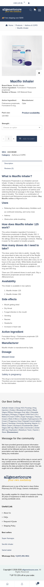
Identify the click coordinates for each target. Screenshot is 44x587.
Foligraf (21, 414)
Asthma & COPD (31, 25)
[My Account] (22, 584)
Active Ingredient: (9, 100)
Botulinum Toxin (25, 430)
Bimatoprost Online (24, 410)
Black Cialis (19, 428)
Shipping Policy (9, 526)
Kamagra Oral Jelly (21, 412)
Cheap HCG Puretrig (23, 408)
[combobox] (17, 3)
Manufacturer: (28, 100)
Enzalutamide (27, 425)
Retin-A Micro (14, 419)
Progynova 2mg (15, 421)
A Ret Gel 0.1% (31, 414)
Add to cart (29, 139)
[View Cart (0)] (35, 10)
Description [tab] (8, 163)
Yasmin (35, 430)
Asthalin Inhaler (8, 408)
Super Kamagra (27, 417)
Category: (6, 155)
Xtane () (10, 432)
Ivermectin (29, 428)
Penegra (13, 414)
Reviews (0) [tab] (9, 168)
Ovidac (12, 410)
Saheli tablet (6, 550)
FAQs (6, 517)
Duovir (4, 423)
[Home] (7, 584)
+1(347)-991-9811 (22, 556)
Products (19, 25)
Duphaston (13, 430)
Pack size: (6, 113)
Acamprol (17, 425)
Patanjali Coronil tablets (31, 421)
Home (11, 25)
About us (7, 513)
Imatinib (23, 419)
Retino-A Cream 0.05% (11, 417)
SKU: (4, 152)
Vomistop (11, 423)
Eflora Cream (7, 425)
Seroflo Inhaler (7, 544)
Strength (5, 123)
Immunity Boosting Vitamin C (28, 423)
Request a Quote (10, 521)
